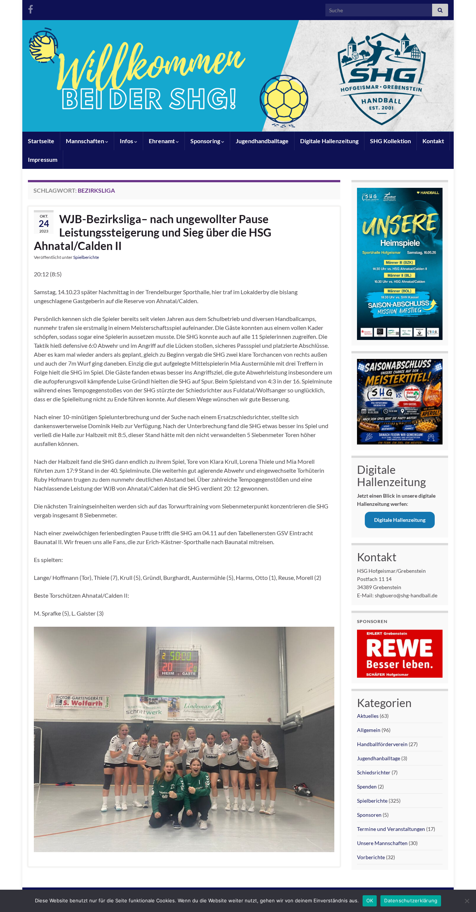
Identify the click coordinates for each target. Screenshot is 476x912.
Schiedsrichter (373, 772)
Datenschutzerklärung (410, 900)
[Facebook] (30, 8)
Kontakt (433, 140)
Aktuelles (368, 716)
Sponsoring (205, 140)
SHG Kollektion (390, 140)
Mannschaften (85, 140)
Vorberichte (371, 857)
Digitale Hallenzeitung (329, 140)
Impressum (42, 159)
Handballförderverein (382, 744)
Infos (127, 140)
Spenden (367, 786)
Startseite (41, 140)
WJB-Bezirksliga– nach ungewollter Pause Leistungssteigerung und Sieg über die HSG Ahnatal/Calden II (152, 232)
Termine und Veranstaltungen (391, 829)
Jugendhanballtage (378, 758)
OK (369, 900)
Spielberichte (86, 257)
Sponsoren (369, 815)
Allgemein (368, 730)
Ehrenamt (162, 140)
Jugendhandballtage (262, 140)
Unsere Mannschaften (382, 843)
